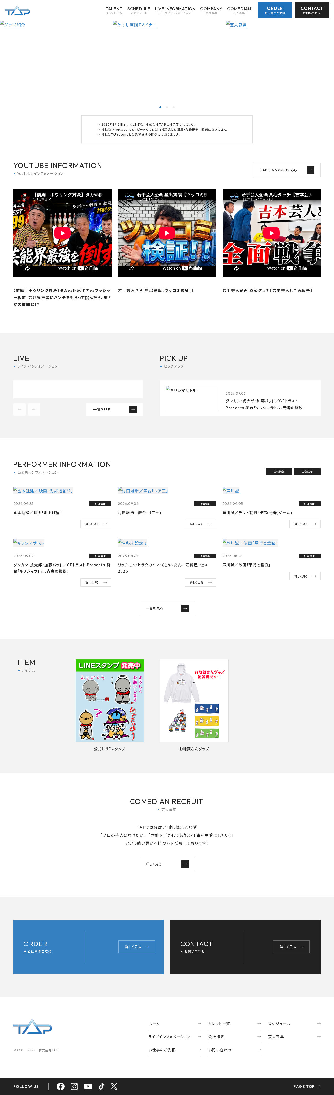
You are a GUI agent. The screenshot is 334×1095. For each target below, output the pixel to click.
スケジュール (279, 1023)
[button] (160, 107)
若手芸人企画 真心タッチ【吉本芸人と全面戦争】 (267, 290)
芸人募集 (276, 1036)
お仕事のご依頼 (162, 1049)
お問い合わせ (220, 1049)
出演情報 (279, 471)
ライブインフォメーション (169, 1036)
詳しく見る (92, 524)
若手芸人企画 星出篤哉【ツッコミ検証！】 (156, 290)
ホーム (154, 1023)
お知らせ (307, 471)
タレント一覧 (219, 1023)
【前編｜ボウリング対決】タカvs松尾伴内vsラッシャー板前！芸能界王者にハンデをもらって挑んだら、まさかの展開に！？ (62, 297)
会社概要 (216, 1036)
